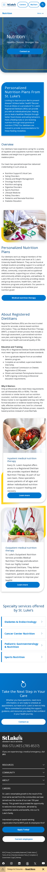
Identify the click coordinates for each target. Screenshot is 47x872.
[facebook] (3, 863)
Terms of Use (6, 855)
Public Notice (32, 852)
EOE (3, 852)
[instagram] (11, 863)
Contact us (25, 51)
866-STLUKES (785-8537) (20, 745)
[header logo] (11, 4)
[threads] (27, 863)
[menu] (4, 4)
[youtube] (43, 863)
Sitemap (18, 858)
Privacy (8, 852)
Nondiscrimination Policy (20, 855)
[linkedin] (19, 863)
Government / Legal (8, 858)
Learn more (22, 584)
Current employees (24, 839)
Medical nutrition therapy (24, 298)
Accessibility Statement (19, 852)
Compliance (33, 855)
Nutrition (7, 13)
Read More (30, 869)
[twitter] (35, 863)
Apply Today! (23, 829)
